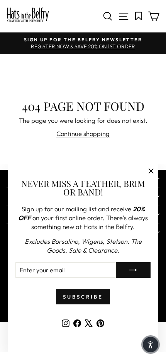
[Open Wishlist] (138, 16)
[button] (150, 344)
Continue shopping (83, 133)
